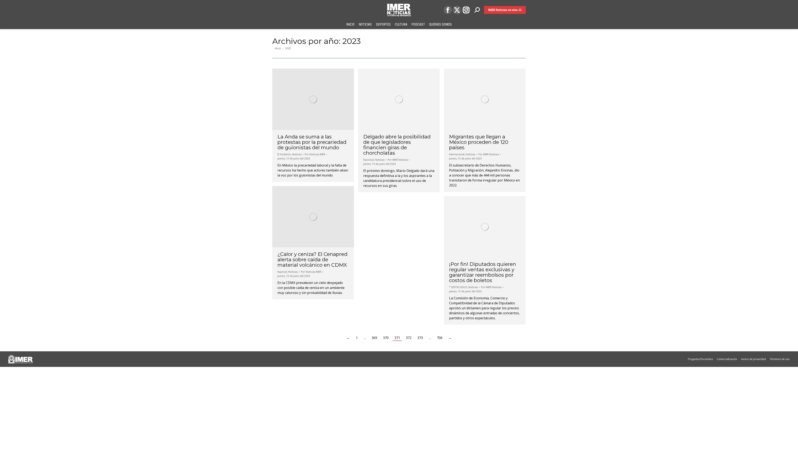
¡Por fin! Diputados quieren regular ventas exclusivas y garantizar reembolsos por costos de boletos (482, 272)
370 (386, 338)
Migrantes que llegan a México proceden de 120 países (478, 142)
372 (408, 338)
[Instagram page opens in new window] (466, 10)
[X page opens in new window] (457, 10)
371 (397, 338)
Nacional (368, 160)
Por (315, 154)
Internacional (456, 154)
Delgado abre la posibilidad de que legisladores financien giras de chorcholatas (397, 145)
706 (439, 338)
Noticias (297, 154)
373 (420, 338)
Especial (282, 272)
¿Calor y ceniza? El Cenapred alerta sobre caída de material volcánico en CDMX (312, 259)
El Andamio (284, 154)
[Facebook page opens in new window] (448, 10)
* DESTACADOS (458, 287)
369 (374, 338)
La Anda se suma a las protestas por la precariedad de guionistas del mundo (311, 142)
